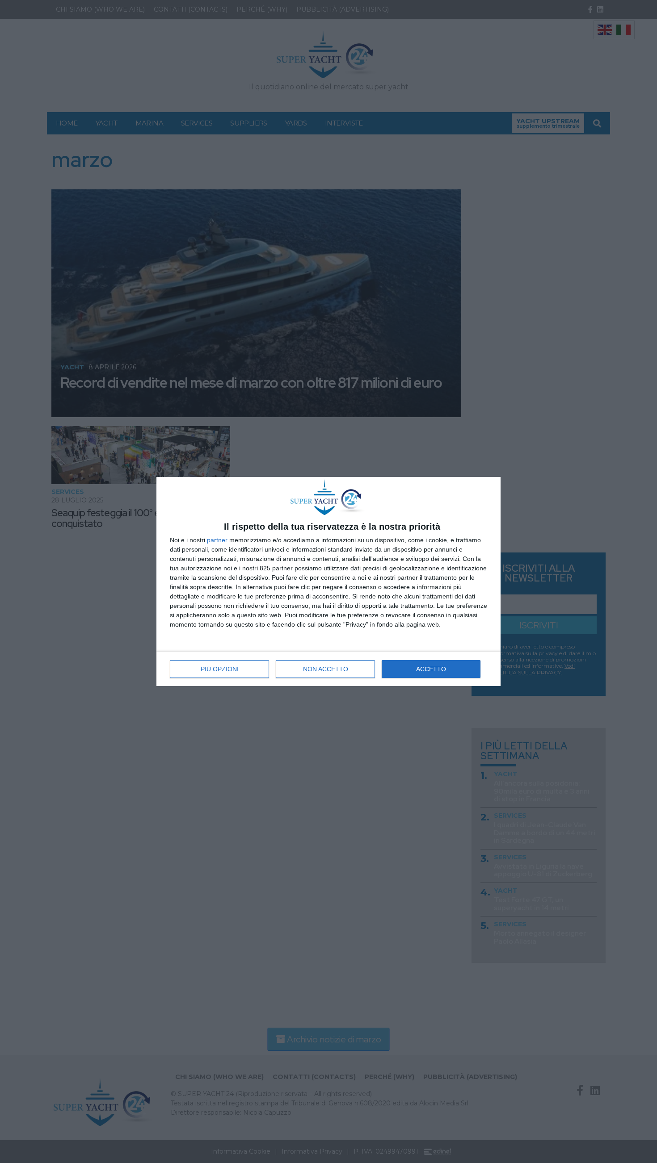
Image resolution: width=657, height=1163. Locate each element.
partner (217, 540)
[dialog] (328, 581)
